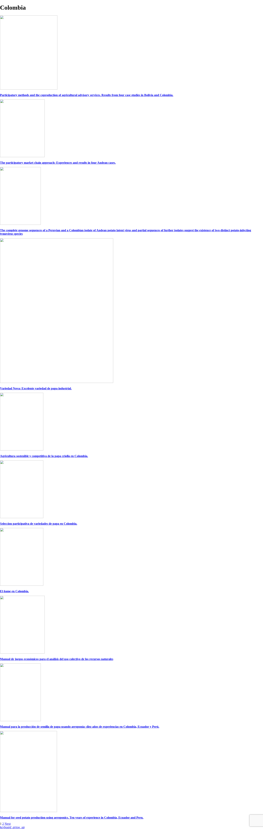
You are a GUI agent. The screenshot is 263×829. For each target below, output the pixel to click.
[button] (12, 827)
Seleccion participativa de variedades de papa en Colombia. (38, 523)
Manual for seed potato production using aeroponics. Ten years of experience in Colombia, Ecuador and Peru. (71, 817)
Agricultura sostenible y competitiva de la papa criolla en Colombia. (44, 456)
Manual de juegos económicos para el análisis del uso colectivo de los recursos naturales (56, 659)
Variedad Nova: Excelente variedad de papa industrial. (36, 388)
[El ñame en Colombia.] (21, 584)
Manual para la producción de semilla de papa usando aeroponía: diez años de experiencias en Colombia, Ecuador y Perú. (79, 726)
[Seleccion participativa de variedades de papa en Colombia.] (21, 517)
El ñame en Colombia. (14, 591)
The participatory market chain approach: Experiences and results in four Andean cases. (58, 162)
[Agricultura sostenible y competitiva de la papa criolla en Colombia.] (21, 449)
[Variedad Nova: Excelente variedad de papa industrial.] (56, 381)
